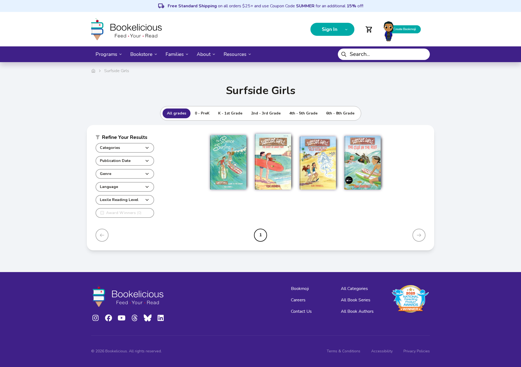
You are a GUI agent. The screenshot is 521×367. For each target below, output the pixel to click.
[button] (125, 138)
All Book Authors (357, 311)
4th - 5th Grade (303, 113)
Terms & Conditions (343, 351)
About (204, 54)
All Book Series (355, 300)
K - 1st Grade (230, 113)
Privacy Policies (417, 351)
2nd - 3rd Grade (266, 113)
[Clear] (423, 54)
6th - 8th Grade (340, 113)
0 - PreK (202, 113)
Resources (235, 54)
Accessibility (382, 351)
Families (175, 54)
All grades (176, 113)
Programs (106, 54)
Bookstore (141, 54)
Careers (298, 300)
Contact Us (301, 311)
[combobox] (384, 54)
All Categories (354, 289)
